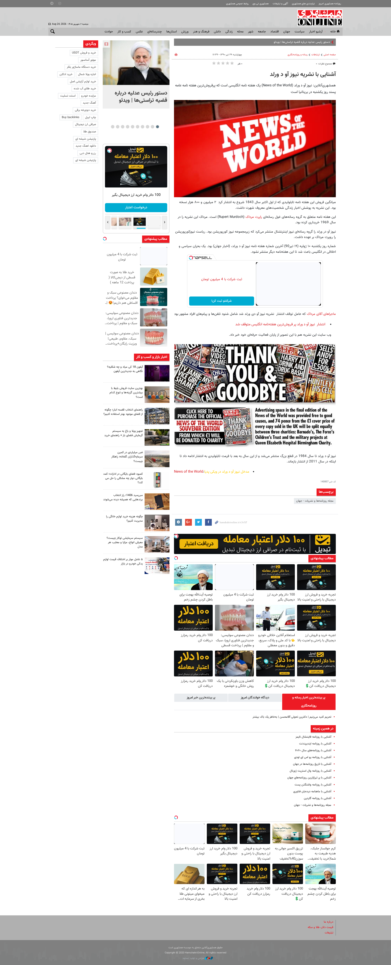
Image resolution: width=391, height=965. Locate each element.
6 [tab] (132, 126)
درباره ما (328, 922)
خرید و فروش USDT (84, 53)
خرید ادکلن (66, 74)
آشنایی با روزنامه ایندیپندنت (315, 743)
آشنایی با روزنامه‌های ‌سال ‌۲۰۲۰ (313, 750)
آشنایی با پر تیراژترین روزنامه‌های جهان (309, 777)
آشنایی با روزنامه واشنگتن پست (313, 785)
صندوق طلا (89, 131)
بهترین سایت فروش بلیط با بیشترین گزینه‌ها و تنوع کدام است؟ (126, 392)
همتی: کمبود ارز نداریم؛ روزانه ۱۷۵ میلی (306, 42)
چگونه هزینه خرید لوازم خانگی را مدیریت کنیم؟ (124, 518)
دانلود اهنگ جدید (86, 146)
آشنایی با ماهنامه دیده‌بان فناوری (312, 791)
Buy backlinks (70, 117)
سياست (300, 31)
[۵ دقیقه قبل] (136, 62)
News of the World (188, 472)
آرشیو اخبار (315, 31)
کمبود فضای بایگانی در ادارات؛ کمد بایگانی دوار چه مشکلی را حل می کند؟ (123, 478)
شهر (250, 31)
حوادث (109, 31)
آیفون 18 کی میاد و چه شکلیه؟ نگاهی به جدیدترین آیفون (125, 369)
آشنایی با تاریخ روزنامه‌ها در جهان (312, 764)
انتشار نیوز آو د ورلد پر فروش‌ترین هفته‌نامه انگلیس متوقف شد (280, 324)
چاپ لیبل (90, 117)
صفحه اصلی (330, 55)
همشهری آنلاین (318, 18)
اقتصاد (274, 31)
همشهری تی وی (261, 4)
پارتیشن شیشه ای (85, 139)
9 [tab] (117, 126)
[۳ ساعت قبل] (157, 373)
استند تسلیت (68, 96)
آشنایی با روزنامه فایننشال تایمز (313, 737)
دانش (217, 31)
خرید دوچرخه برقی (85, 110)
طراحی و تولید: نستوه (194, 958)
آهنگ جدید (89, 103)
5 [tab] (137, 126)
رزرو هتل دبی (88, 153)
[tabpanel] (136, 74)
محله (240, 31)
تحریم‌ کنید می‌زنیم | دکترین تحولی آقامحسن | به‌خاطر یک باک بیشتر (292, 717)
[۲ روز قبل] (157, 437)
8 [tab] (122, 126)
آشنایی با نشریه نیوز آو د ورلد (303, 74)
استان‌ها (171, 31)
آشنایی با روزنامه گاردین (317, 798)
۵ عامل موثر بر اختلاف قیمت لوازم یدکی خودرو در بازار (123, 561)
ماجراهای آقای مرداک (321, 314)
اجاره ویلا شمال (87, 74)
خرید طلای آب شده (85, 88)
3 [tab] (147, 126)
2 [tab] (152, 126)
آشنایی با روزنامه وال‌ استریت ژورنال (310, 771)
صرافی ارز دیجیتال (85, 124)
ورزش (184, 31)
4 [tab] (142, 126)
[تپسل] (191, 257)
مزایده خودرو (88, 96)
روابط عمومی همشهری (237, 4)
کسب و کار (124, 31)
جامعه (262, 31)
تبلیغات (329, 933)
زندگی (229, 31)
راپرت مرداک (253, 217)
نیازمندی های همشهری (303, 4)
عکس (139, 31)
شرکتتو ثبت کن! (221, 301)
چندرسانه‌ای (154, 31)
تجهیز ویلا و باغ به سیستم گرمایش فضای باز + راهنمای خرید (123, 433)
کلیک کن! (136, 207)
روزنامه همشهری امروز (330, 4)
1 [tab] (157, 126)
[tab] (309, 701)
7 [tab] (127, 126)
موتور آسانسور (88, 60)
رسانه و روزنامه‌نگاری (298, 55)
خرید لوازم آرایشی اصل (83, 81)
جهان (286, 31)
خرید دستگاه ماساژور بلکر (81, 67)
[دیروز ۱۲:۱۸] (157, 416)
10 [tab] (112, 126)
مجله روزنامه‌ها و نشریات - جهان (315, 501)
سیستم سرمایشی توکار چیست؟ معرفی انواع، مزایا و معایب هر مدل (125, 542)
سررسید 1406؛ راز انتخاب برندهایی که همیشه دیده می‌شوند (123, 497)
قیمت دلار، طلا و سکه (320, 927)
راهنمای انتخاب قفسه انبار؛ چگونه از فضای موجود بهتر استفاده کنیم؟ (123, 412)
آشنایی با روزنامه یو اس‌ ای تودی (312, 757)
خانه (333, 31)
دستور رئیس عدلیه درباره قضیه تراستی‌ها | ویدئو (141, 97)
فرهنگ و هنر (201, 31)
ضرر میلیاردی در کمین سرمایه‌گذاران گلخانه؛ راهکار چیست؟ (127, 456)
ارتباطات (315, 55)
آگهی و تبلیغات (280, 4)
